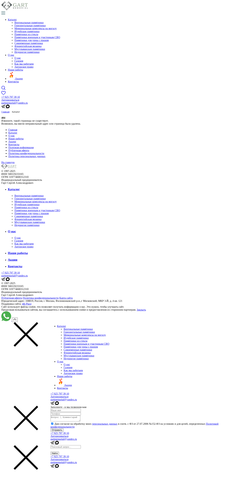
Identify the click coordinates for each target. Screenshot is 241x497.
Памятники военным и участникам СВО (37, 37)
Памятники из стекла (26, 34)
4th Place (26, 303)
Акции (12, 141)
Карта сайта (66, 298)
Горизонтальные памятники (30, 25)
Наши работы (15, 69)
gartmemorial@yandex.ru (14, 102)
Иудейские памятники (27, 31)
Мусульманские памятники (29, 49)
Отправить (57, 430)
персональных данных (104, 423)
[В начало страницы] (15, 319)
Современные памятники (28, 43)
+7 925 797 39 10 (10, 97)
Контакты (13, 81)
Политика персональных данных (26, 156)
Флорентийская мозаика (27, 46)
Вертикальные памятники (29, 22)
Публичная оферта (18, 150)
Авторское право (23, 66)
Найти (55, 453)
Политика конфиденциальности (26, 153)
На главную (8, 162)
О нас (11, 55)
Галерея (18, 61)
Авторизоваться (10, 100)
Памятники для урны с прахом (31, 40)
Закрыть (141, 309)
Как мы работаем (24, 63)
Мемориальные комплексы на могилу (35, 28)
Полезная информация (21, 147)
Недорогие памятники (27, 52)
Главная (12, 129)
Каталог (12, 19)
